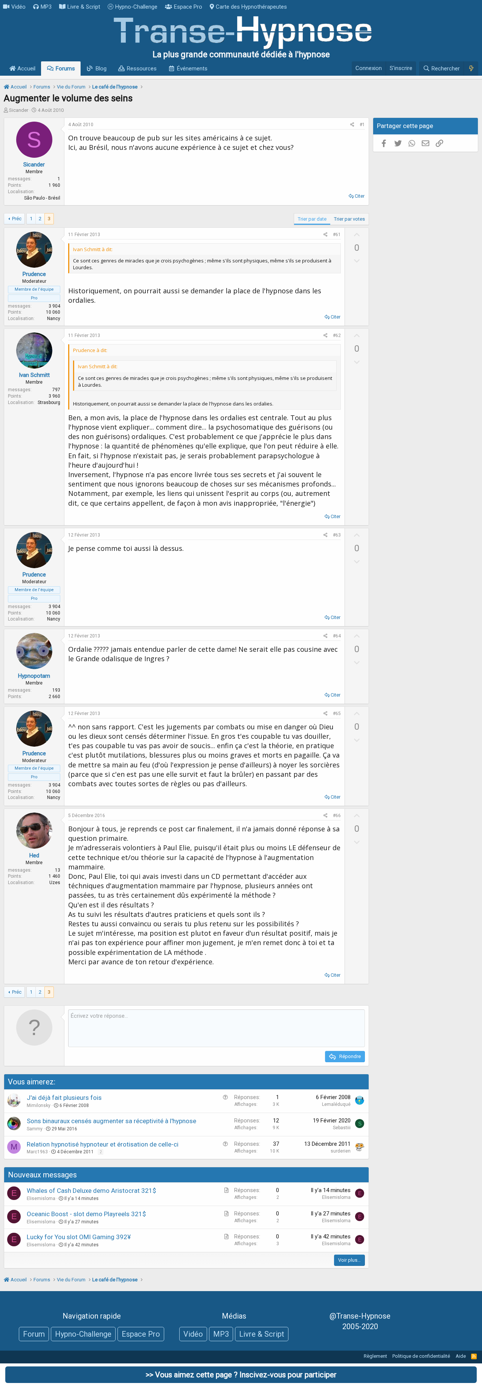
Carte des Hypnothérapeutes (251, 6)
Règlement (375, 1356)
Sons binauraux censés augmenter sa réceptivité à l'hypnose (111, 1121)
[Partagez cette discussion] (352, 124)
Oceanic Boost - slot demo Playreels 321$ (86, 1214)
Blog (101, 68)
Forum (34, 1334)
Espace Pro (188, 6)
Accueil (25, 68)
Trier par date (312, 219)
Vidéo (18, 6)
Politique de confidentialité (421, 1356)
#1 (362, 124)
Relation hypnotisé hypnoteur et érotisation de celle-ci (102, 1144)
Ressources (142, 68)
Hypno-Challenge (136, 6)
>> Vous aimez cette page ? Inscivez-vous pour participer (241, 1374)
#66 (337, 815)
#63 (337, 535)
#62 (337, 335)
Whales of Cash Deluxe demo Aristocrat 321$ (91, 1190)
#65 (337, 713)
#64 (337, 636)
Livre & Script (83, 6)
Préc (16, 218)
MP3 (46, 6)
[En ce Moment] (471, 68)
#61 (337, 234)
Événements (192, 68)
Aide (461, 1356)
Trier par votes (349, 219)
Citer (360, 196)
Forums (65, 68)
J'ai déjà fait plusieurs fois (64, 1097)
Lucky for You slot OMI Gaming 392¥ (79, 1237)
